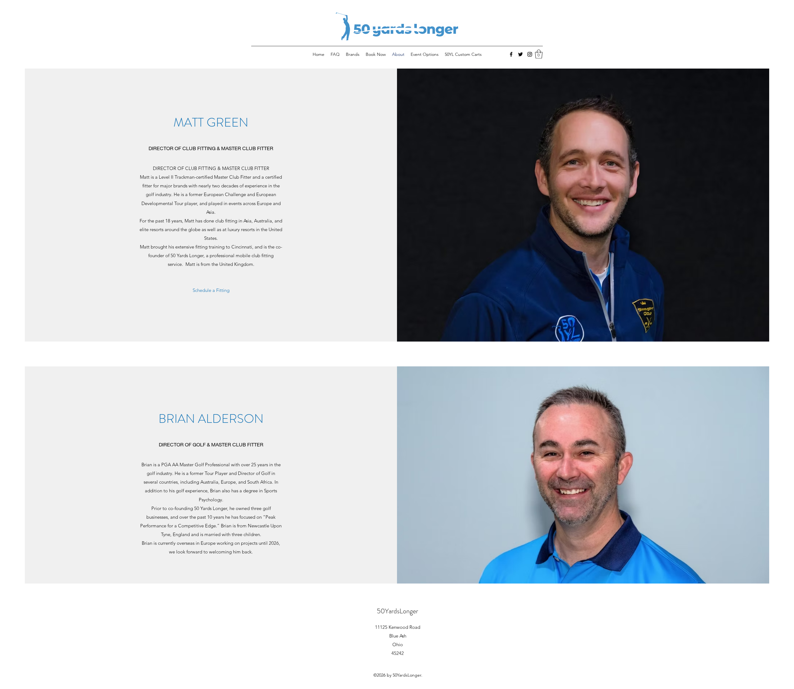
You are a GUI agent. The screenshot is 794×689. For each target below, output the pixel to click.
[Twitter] (520, 54)
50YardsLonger (397, 611)
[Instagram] (530, 54)
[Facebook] (511, 54)
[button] (538, 54)
